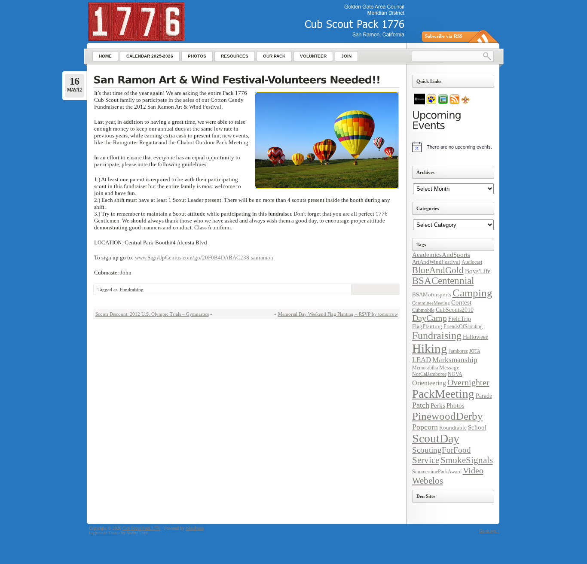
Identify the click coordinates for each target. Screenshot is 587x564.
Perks (438, 405)
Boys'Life (478, 271)
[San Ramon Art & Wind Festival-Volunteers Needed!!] (246, 81)
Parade (484, 395)
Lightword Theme (104, 532)
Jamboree (458, 351)
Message (449, 367)
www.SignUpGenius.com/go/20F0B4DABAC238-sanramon (204, 257)
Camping (472, 293)
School (477, 427)
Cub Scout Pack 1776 (141, 528)
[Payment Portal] (419, 102)
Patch (420, 405)
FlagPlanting (427, 326)
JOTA (474, 351)
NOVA (455, 374)
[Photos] (443, 102)
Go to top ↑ (489, 530)
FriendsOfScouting (463, 326)
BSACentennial (443, 280)
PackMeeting (443, 393)
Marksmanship (454, 360)
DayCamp (429, 318)
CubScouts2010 (455, 309)
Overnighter (468, 382)
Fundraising (132, 289)
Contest (461, 302)
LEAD (421, 360)
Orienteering (429, 383)
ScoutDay (435, 438)
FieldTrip (459, 318)
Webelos (427, 481)
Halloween (476, 336)
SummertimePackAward (437, 472)
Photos (455, 405)
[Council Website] (465, 102)
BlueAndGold (438, 270)
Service (425, 460)
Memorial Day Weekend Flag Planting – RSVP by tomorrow (338, 314)
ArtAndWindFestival (436, 262)
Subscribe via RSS (443, 36)
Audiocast (472, 262)
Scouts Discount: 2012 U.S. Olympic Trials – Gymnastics (152, 314)
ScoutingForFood (441, 449)
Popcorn (425, 427)
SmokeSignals (466, 460)
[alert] (453, 147)
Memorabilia (425, 368)
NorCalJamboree (429, 374)
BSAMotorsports (431, 294)
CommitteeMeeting (431, 303)
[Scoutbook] (431, 102)
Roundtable (453, 427)
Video (473, 470)
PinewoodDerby (447, 416)
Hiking (429, 348)
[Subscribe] (454, 102)
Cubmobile (423, 310)
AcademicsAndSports (441, 254)
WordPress (195, 528)
